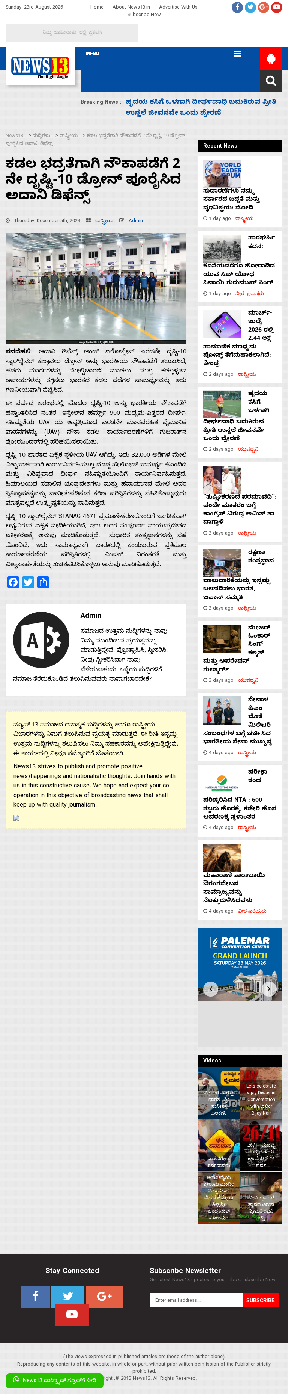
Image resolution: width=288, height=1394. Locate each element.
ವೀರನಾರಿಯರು (252, 912)
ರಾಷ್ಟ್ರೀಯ (104, 221)
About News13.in (131, 8)
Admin (136, 221)
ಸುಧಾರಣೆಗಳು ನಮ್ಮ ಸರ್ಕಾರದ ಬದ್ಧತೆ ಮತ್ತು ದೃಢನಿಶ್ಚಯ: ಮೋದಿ (231, 200)
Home (97, 8)
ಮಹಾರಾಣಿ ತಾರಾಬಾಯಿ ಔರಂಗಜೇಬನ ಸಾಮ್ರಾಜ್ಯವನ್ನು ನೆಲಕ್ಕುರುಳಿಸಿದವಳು (234, 888)
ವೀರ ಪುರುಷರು (250, 294)
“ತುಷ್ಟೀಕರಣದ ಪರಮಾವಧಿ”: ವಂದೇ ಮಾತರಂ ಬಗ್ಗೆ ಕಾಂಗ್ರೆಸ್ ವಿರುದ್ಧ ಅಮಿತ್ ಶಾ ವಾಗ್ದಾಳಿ (240, 510)
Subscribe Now (144, 15)
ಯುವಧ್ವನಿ (248, 450)
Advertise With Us (178, 8)
